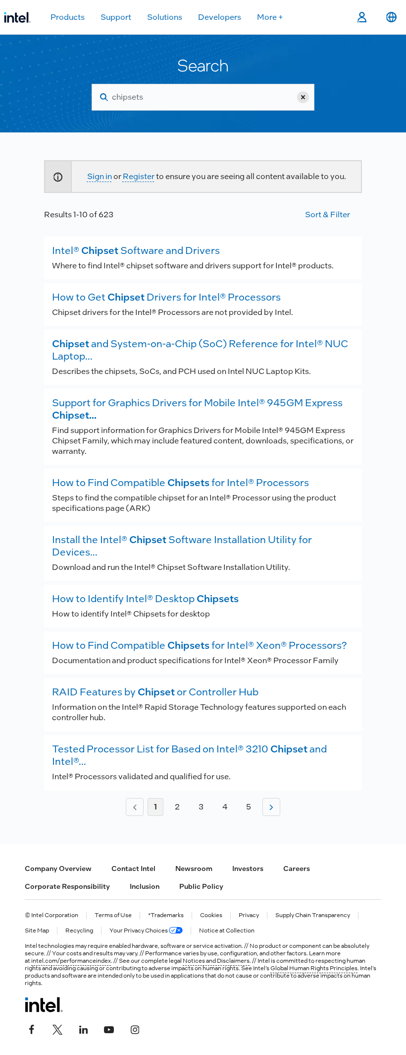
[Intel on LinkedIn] (83, 1028)
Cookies (211, 915)
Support (116, 17)
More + (270, 17)
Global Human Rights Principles (313, 968)
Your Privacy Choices (139, 930)
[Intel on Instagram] (135, 1028)
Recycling (79, 930)
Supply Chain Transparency (312, 915)
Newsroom (193, 868)
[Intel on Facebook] (32, 1028)
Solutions (164, 17)
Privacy (249, 915)
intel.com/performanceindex (71, 961)
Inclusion (144, 886)
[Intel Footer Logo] (44, 1004)
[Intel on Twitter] (57, 1028)
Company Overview (58, 868)
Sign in (99, 176)
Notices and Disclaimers (216, 961)
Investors (247, 868)
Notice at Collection (226, 930)
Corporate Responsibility (67, 886)
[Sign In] (361, 17)
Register (138, 176)
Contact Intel (133, 868)
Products (68, 17)
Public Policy (201, 886)
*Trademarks (166, 915)
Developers (219, 17)
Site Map (37, 930)
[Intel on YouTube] (109, 1028)
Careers (296, 868)
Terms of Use (113, 915)
